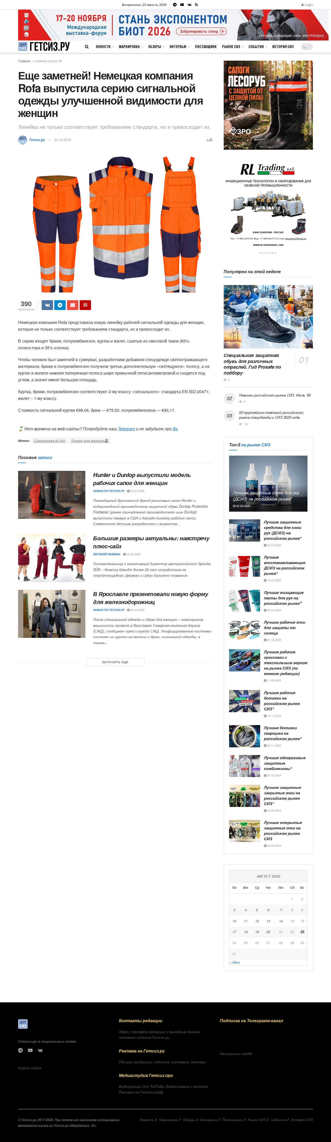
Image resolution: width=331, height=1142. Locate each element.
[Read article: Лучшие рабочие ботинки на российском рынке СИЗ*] (244, 701)
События (256, 46)
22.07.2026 (137, 491)
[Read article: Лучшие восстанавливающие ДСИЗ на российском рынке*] (244, 565)
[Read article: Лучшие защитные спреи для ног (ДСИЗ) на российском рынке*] (268, 484)
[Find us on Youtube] (182, 4)
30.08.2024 (273, 845)
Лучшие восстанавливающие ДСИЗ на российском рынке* (284, 565)
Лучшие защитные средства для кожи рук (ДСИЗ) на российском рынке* (283, 530)
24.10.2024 (273, 775)
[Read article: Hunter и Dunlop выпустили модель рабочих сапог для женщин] (51, 495)
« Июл (234, 962)
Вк (175, 429)
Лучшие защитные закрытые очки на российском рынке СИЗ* (282, 795)
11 (245, 920)
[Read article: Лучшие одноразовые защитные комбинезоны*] (244, 766)
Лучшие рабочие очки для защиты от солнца (284, 627)
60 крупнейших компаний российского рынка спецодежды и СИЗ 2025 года (271, 415)
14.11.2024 (273, 716)
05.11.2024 (273, 745)
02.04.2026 (137, 610)
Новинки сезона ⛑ (48, 61)
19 (257, 931)
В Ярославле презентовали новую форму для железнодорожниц (150, 598)
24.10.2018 (62, 139)
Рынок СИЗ (231, 46)
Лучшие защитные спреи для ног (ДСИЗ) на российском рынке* (266, 495)
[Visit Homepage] (44, 46)
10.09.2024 (273, 810)
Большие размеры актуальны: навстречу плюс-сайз (151, 542)
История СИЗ (283, 46)
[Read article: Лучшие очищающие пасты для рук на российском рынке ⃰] (244, 601)
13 (268, 920)
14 (281, 920)
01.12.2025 (273, 640)
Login (308, 4)
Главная (24, 61)
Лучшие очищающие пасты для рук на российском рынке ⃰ (284, 598)
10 (234, 920)
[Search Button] (87, 46)
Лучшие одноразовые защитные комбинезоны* (285, 763)
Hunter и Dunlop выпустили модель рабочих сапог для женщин (142, 479)
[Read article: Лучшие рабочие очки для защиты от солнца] (244, 631)
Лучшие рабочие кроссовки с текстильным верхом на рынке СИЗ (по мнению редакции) (285, 662)
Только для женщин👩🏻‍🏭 (90, 440)
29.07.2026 (273, 545)
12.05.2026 (273, 580)
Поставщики (205, 46)
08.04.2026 (273, 610)
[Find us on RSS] (196, 4)
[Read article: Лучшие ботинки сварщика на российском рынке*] (244, 736)
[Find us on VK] (189, 4)
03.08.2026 (242, 506)
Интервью (178, 46)
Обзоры (154, 46)
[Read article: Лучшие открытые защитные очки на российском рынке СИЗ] (244, 831)
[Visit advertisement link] (173, 25)
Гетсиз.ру (37, 139)
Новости (103, 46)
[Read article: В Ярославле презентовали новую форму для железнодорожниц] (51, 614)
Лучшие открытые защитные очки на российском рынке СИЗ (283, 831)
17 (234, 931)
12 (257, 920)
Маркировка (129, 46)
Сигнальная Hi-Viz (49, 440)
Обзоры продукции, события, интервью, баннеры (162, 1061)
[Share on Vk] (47, 305)
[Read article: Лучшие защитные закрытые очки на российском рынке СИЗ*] (244, 796)
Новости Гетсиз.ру (108, 491)
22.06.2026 (133, 554)
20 (268, 931)
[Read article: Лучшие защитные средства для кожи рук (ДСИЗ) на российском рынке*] (244, 530)
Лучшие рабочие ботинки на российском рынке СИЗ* (282, 701)
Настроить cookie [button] (236, 1053)
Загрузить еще (115, 662)
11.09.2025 (273, 680)
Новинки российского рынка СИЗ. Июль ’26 (275, 395)
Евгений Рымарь (107, 554)
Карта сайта (30, 1067)
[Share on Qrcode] (85, 305)
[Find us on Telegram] (175, 4)
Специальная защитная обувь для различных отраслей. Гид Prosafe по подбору (252, 364)
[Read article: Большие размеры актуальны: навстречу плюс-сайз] (51, 558)
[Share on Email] (72, 305)
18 (245, 931)
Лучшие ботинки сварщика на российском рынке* (283, 733)
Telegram (126, 429)
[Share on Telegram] (60, 305)
